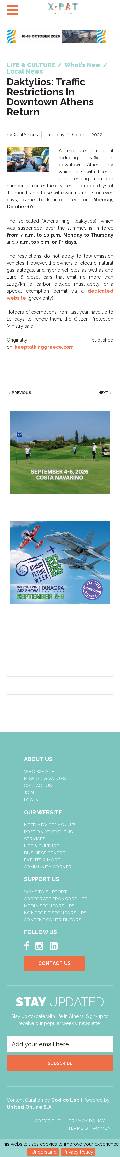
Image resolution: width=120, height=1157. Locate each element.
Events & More (42, 859)
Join (29, 792)
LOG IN (31, 799)
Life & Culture (41, 845)
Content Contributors (53, 919)
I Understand (43, 1152)
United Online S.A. (30, 1107)
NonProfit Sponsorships (55, 912)
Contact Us (38, 785)
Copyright (48, 1120)
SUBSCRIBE (60, 1063)
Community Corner (48, 866)
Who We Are (39, 771)
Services (35, 838)
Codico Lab (65, 1100)
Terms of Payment (90, 1128)
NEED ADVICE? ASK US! (49, 824)
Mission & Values (45, 778)
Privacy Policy (78, 1152)
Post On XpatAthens (48, 831)
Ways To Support (45, 891)
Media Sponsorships (49, 905)
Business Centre (45, 852)
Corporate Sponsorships (55, 898)
